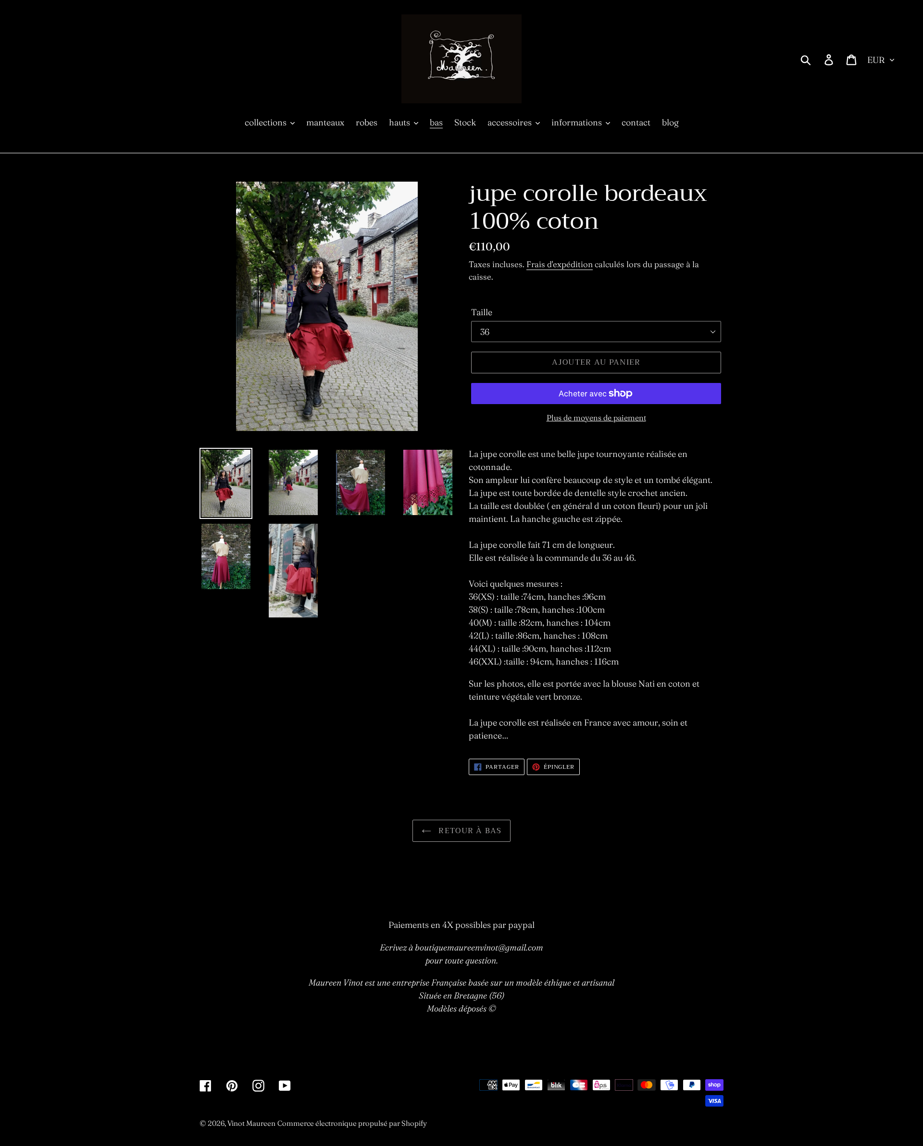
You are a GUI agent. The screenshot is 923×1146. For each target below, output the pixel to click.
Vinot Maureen (251, 1123)
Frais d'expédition (559, 264)
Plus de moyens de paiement (596, 417)
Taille (481, 312)
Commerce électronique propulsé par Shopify (352, 1123)
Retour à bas (468, 831)
